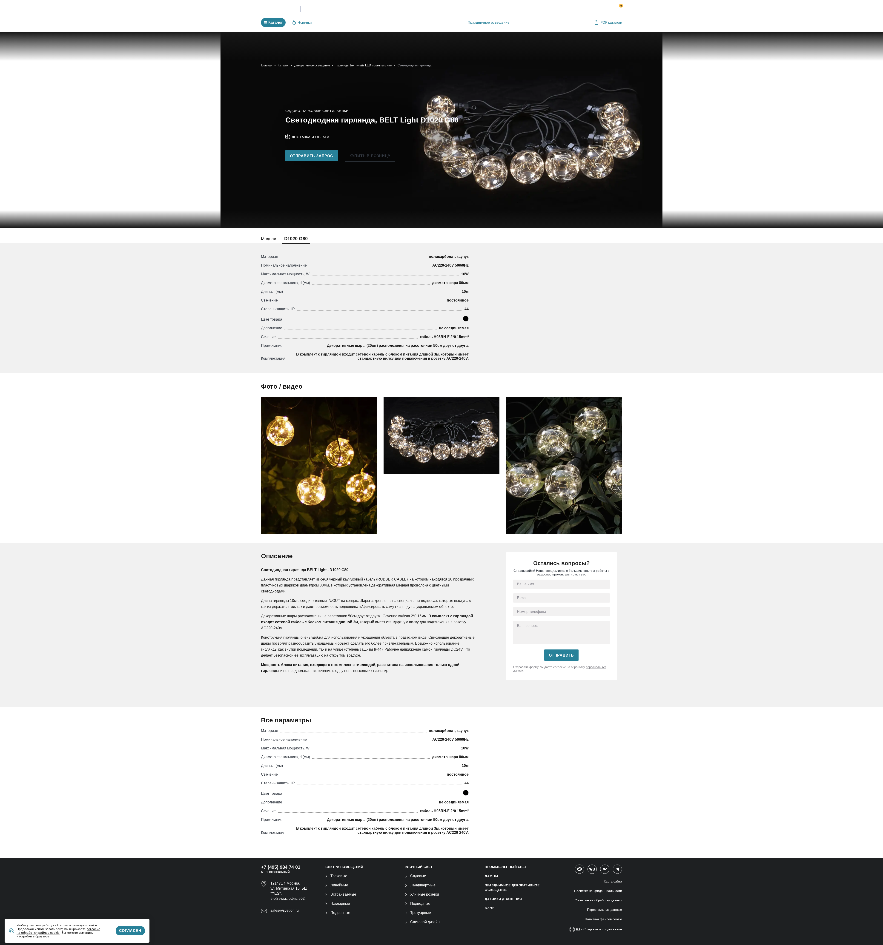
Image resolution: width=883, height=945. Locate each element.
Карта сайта (613, 881)
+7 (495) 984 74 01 (557, 7)
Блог (489, 908)
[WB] (592, 869)
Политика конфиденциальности (598, 891)
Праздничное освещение (489, 22)
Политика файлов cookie (603, 919)
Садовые (418, 876)
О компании (396, 9)
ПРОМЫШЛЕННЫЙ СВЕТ (506, 867)
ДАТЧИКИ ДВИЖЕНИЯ (503, 899)
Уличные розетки (424, 894)
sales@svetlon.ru (284, 910)
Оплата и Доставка (437, 9)
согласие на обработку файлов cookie (58, 930)
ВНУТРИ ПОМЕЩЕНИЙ (344, 867)
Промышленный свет (376, 22)
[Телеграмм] (617, 869)
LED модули (447, 22)
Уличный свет (415, 22)
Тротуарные (420, 913)
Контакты (476, 9)
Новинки (305, 22)
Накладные (340, 903)
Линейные (339, 885)
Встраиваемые (343, 894)
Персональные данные (604, 909)
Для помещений (335, 22)
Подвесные (340, 913)
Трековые (338, 876)
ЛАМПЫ (491, 876)
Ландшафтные (423, 885)
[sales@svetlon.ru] (593, 7)
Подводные (420, 903)
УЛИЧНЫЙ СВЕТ (419, 867)
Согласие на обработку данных (598, 900)
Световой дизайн (425, 922)
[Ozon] (579, 869)
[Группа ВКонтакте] (604, 869)
